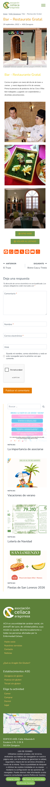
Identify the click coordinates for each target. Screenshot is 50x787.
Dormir (7, 701)
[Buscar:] (24, 406)
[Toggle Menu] (43, 5)
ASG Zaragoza (27, 24)
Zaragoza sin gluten (13, 675)
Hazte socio (9, 641)
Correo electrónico (13, 335)
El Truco (9, 265)
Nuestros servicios (13, 645)
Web (6, 347)
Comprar (8, 697)
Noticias (11, 445)
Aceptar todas (13, 779)
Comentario (10, 293)
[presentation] (27, 426)
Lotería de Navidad (20, 541)
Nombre (9, 324)
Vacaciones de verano (21, 495)
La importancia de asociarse (25, 449)
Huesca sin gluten (12, 679)
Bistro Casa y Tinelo (37, 265)
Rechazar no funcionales (33, 779)
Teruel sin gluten (12, 683)
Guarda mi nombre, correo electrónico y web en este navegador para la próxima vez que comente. (26, 356)
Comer (7, 693)
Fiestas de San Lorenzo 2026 (26, 588)
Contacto (8, 649)
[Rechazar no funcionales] (46, 767)
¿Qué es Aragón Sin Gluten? (16, 663)
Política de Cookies (25, 783)
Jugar (6, 705)
